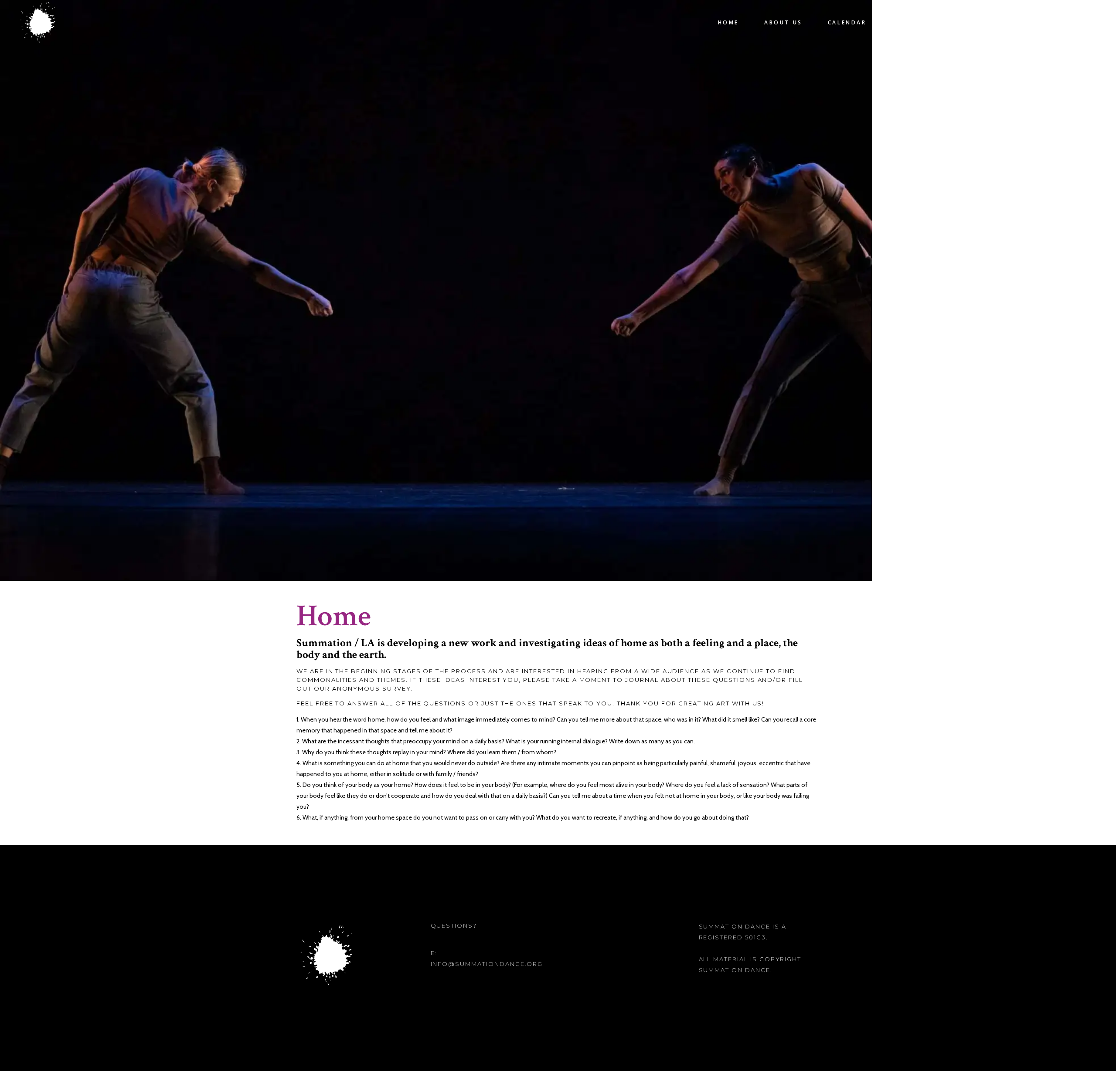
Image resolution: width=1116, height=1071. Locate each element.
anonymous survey (371, 688)
